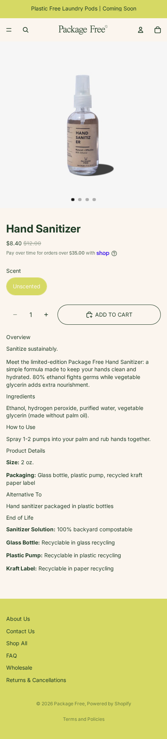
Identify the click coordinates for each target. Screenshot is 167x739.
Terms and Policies (83, 719)
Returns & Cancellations (36, 680)
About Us (18, 618)
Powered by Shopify (109, 703)
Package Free (69, 703)
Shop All (16, 643)
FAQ (11, 655)
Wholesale (19, 667)
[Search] (25, 29)
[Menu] (9, 30)
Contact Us (20, 630)
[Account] (140, 29)
